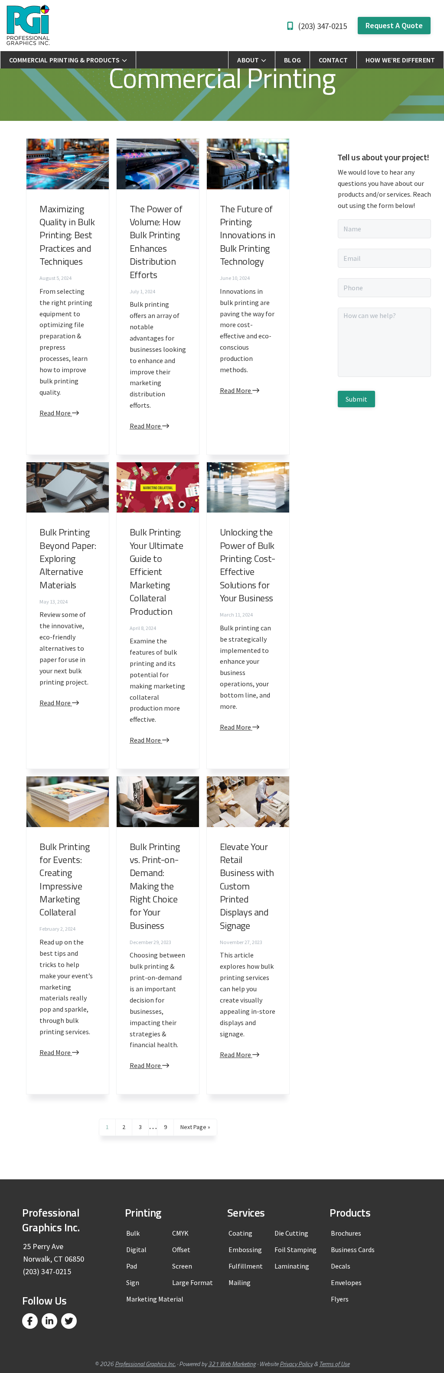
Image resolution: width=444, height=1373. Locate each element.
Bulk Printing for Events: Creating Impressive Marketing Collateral (64, 879)
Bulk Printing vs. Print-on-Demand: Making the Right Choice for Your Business (155, 886)
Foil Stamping (295, 1249)
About (248, 59)
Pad (131, 1266)
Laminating (291, 1266)
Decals (340, 1266)
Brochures (346, 1233)
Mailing (240, 1282)
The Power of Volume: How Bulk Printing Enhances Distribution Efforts (156, 241)
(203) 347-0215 (322, 26)
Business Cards (353, 1249)
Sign (132, 1282)
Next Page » (195, 1129)
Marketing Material (154, 1299)
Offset (181, 1249)
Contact (333, 59)
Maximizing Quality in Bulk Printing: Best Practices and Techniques (67, 235)
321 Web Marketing (232, 1363)
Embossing (245, 1249)
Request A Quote (394, 25)
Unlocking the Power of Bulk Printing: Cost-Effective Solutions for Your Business (247, 565)
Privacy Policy (296, 1363)
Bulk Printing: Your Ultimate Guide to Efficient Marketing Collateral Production (156, 571)
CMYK (180, 1233)
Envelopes (346, 1282)
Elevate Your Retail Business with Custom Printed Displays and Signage (247, 886)
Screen (182, 1266)
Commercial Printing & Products (64, 59)
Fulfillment (246, 1266)
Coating (240, 1233)
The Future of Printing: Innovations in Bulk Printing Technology (247, 235)
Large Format (192, 1282)
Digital (136, 1249)
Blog (292, 59)
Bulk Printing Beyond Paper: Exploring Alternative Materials (67, 558)
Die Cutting (291, 1233)
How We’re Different (400, 59)
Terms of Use (334, 1363)
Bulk (133, 1233)
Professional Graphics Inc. (145, 1363)
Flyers (340, 1299)
